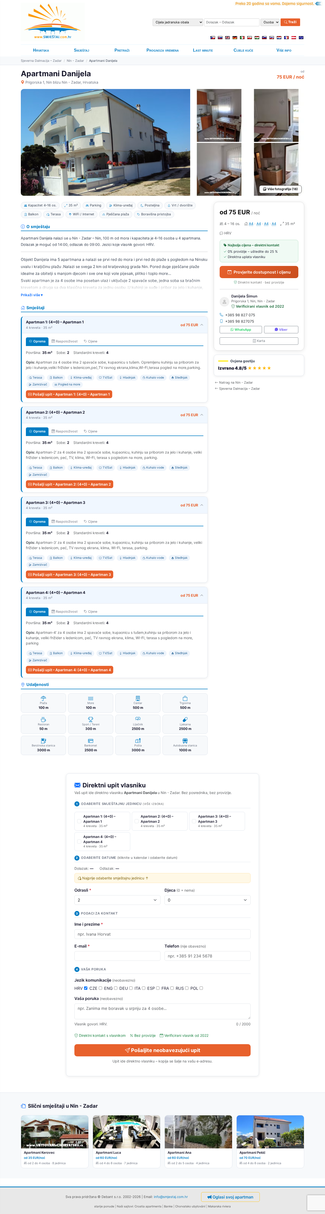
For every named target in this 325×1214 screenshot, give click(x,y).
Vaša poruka (98, 998)
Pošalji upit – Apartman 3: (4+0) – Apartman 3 (72, 574)
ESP (151, 988)
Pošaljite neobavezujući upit (165, 1050)
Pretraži (122, 50)
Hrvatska (41, 50)
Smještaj (81, 50)
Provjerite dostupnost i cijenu (262, 272)
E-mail (82, 946)
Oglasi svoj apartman (233, 1197)
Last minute (203, 50)
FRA (165, 988)
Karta (261, 341)
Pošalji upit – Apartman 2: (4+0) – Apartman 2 (72, 484)
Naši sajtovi (125, 1206)
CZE (94, 988)
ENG (109, 988)
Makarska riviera (219, 1206)
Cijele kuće (243, 50)
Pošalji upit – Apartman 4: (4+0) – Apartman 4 (72, 670)
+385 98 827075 (239, 321)
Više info (284, 50)
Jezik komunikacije (104, 980)
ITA (138, 988)
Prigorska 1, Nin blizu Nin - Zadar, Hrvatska (61, 82)
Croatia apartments (148, 1206)
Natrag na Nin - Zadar (236, 382)
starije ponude (104, 1206)
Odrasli (82, 890)
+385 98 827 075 (240, 315)
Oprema (39, 341)
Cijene (92, 341)
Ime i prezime (88, 924)
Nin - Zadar (75, 61)
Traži (292, 22)
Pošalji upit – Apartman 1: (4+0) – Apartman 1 (71, 394)
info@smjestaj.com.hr (171, 1197)
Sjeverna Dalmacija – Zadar (41, 61)
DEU (124, 988)
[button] (259, 365)
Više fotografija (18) (282, 189)
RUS (180, 988)
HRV (79, 988)
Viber (283, 330)
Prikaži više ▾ (32, 295)
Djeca (180, 890)
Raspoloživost (67, 341)
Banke (168, 1206)
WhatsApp (243, 330)
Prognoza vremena (163, 50)
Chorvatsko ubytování (190, 1206)
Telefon (185, 946)
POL (195, 988)
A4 (251, 223)
